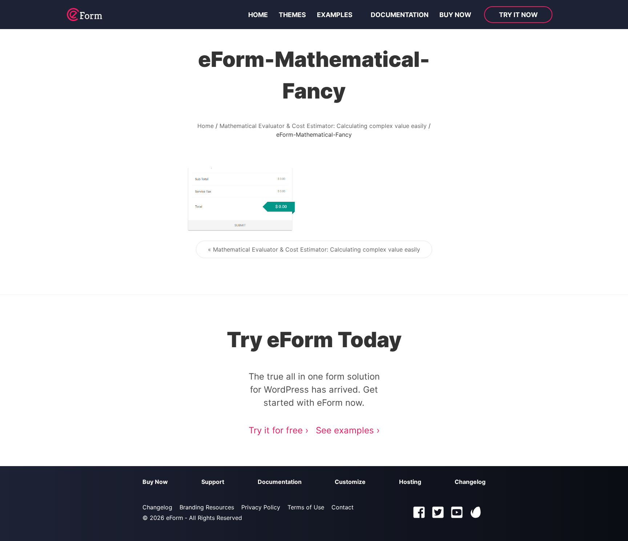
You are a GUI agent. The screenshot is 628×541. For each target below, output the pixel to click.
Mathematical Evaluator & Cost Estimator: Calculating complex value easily (323, 125)
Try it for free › (279, 430)
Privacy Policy (260, 507)
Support (212, 481)
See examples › (348, 430)
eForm (174, 517)
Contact (342, 507)
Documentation (399, 15)
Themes (292, 15)
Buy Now (155, 481)
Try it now (518, 15)
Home (258, 15)
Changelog (470, 481)
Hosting (410, 481)
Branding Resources (207, 507)
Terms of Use (305, 507)
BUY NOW (455, 15)
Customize (350, 481)
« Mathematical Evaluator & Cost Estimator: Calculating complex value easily (314, 249)
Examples (335, 15)
